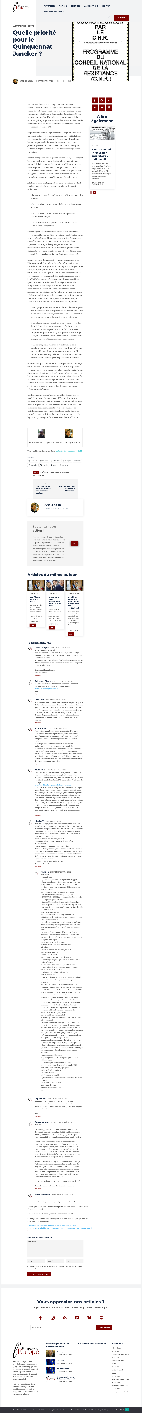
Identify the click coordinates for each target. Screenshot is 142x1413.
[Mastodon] (109, 107)
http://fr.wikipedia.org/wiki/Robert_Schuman (53, 785)
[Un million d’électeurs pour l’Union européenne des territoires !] (74, 585)
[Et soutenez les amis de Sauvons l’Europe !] (50, 1379)
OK (127, 1410)
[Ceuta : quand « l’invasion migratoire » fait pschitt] (102, 133)
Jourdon (45, 872)
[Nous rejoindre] (50, 1370)
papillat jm (40, 1099)
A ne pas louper (74, 594)
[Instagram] (102, 100)
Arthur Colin (26, 81)
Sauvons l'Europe (64, 1355)
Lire (32, 625)
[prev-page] (91, 192)
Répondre (38, 675)
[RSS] (109, 100)
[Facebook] (95, 100)
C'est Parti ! (104, 1327)
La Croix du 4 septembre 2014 (69, 451)
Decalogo (61, 1352)
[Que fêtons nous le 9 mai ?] (36, 585)
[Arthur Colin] (16, 81)
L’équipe (60, 1360)
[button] (109, 17)
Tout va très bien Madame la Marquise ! (67, 488)
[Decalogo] (50, 1353)
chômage (44, 472)
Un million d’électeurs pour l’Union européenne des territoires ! (73, 602)
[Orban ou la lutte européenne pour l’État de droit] (55, 585)
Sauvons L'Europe (64, 1363)
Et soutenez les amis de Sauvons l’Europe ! (66, 1378)
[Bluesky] (102, 107)
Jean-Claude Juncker (60, 472)
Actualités (19, 26)
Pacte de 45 (38, 475)
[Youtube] (95, 107)
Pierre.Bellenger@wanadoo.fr (46, 689)
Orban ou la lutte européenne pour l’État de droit (55, 601)
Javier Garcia (98, 183)
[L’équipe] (50, 1362)
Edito (31, 26)
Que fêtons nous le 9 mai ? (35, 599)
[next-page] (94, 192)
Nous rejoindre (63, 1369)
